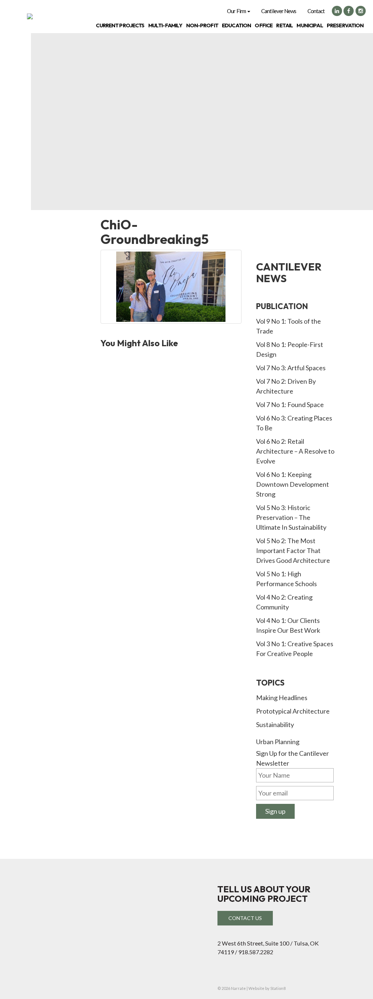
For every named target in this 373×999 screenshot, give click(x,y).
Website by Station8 (267, 988)
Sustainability (275, 724)
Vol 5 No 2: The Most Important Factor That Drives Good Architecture (293, 550)
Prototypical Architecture (293, 711)
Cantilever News (279, 11)
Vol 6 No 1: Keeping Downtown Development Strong (292, 484)
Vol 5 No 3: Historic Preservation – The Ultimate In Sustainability (291, 517)
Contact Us (245, 918)
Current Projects (120, 25)
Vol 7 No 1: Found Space (290, 404)
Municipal (310, 25)
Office (263, 25)
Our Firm (237, 11)
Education (236, 25)
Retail (284, 25)
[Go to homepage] (30, 16)
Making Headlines (281, 698)
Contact (316, 11)
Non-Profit (202, 25)
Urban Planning (277, 742)
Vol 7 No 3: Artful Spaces (291, 368)
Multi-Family (165, 25)
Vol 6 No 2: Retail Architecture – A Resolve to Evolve (295, 451)
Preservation (345, 25)
